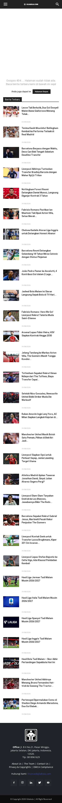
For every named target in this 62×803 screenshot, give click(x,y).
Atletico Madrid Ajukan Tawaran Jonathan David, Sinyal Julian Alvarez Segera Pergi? (38, 478)
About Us (16, 763)
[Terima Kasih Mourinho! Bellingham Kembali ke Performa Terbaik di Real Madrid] (11, 132)
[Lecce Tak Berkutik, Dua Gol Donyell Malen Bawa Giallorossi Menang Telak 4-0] (11, 111)
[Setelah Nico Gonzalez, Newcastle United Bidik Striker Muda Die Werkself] (11, 397)
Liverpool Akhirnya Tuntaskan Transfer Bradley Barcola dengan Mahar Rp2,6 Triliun (39, 172)
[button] (57, 4)
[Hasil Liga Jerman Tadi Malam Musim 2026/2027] (11, 581)
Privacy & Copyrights (20, 767)
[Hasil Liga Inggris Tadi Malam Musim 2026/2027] (11, 642)
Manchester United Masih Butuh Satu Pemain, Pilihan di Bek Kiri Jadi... (38, 437)
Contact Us (42, 763)
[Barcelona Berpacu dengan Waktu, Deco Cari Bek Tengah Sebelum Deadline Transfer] (11, 152)
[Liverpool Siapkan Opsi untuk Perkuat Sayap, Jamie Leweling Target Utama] (11, 458)
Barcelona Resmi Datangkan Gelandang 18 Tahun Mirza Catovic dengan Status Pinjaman (40, 253)
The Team (29, 763)
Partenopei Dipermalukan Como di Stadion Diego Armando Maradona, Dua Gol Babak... (40, 703)
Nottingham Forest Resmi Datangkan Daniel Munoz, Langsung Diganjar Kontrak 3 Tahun (40, 192)
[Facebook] (14, 783)
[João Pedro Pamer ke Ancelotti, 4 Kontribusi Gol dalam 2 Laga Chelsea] (11, 274)
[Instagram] (22, 783)
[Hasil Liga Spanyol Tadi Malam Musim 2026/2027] (11, 622)
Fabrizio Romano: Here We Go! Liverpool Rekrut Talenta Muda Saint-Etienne (38, 315)
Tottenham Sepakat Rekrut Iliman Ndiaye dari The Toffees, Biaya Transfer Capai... (39, 376)
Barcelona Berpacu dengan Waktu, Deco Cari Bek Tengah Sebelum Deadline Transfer (39, 151)
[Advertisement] (31, 44)
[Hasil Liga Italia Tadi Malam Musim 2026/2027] (11, 601)
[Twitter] (39, 783)
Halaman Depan (41, 92)
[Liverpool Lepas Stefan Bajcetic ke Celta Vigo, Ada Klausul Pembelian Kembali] (11, 560)
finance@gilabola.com (39, 773)
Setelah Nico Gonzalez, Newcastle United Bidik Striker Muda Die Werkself (40, 396)
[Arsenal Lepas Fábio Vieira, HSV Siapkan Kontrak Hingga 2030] (11, 336)
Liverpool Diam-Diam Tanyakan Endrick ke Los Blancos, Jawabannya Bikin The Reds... (37, 498)
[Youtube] (48, 783)
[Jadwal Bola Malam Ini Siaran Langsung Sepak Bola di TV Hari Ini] (11, 295)
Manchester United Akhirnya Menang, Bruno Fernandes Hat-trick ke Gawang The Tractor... (38, 682)
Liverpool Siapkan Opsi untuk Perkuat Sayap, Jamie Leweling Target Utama (37, 458)
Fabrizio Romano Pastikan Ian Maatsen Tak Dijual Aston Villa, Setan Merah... (37, 213)
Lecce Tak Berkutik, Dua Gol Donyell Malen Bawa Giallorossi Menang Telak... (40, 110)
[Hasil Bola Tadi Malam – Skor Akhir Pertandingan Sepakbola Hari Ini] (11, 663)
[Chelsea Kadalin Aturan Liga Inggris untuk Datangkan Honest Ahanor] (11, 234)
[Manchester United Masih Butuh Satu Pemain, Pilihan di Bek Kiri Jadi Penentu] (11, 438)
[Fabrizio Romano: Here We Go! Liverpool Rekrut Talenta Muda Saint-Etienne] (11, 315)
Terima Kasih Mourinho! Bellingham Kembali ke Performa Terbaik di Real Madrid (40, 131)
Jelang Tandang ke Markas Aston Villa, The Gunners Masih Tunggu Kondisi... (39, 355)
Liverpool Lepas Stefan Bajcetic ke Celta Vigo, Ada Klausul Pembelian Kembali (39, 560)
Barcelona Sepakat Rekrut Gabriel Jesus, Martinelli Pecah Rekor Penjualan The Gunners (39, 519)
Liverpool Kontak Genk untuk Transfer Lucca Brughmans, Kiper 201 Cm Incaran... (39, 539)
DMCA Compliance (43, 767)
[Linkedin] (31, 783)
